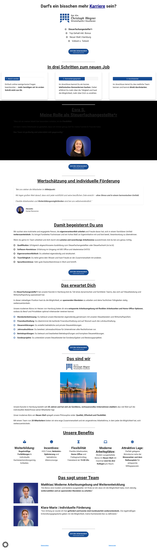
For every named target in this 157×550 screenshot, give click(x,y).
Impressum (112, 545)
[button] (5, 544)
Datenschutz (45, 545)
